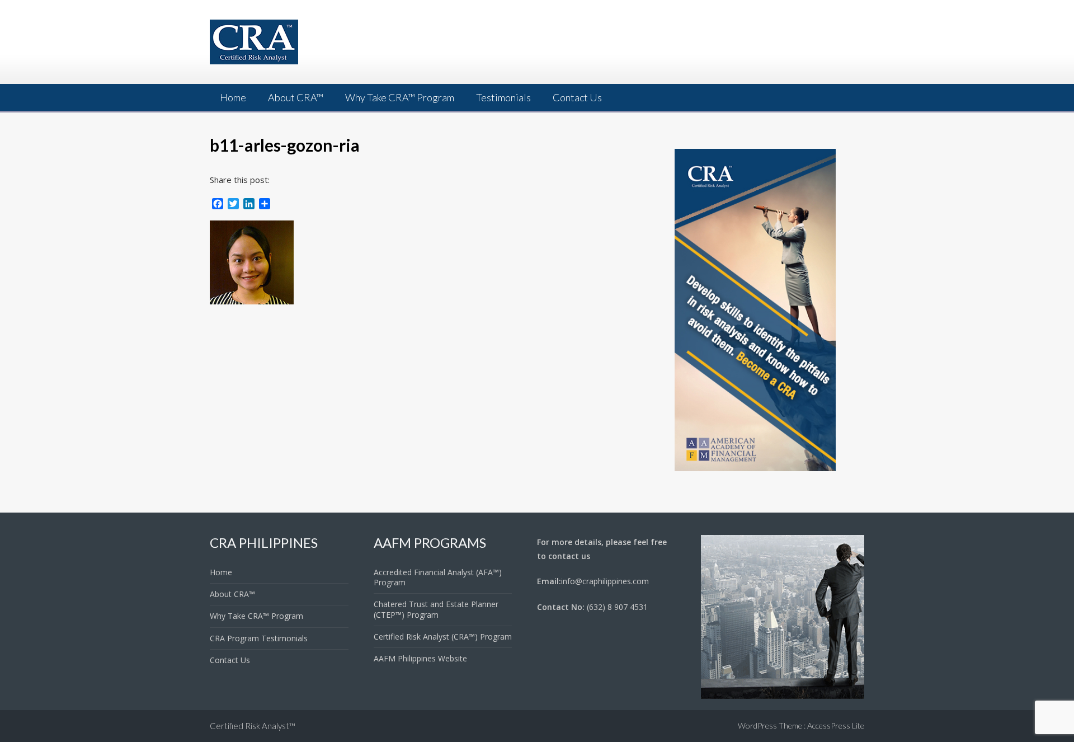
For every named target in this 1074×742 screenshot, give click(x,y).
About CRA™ (295, 97)
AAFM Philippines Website (420, 658)
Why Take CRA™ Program (399, 97)
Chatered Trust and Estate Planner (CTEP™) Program (436, 609)
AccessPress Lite (835, 725)
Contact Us (577, 97)
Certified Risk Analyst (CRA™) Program (443, 636)
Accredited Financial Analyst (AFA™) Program (438, 577)
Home (233, 97)
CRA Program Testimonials (259, 638)
